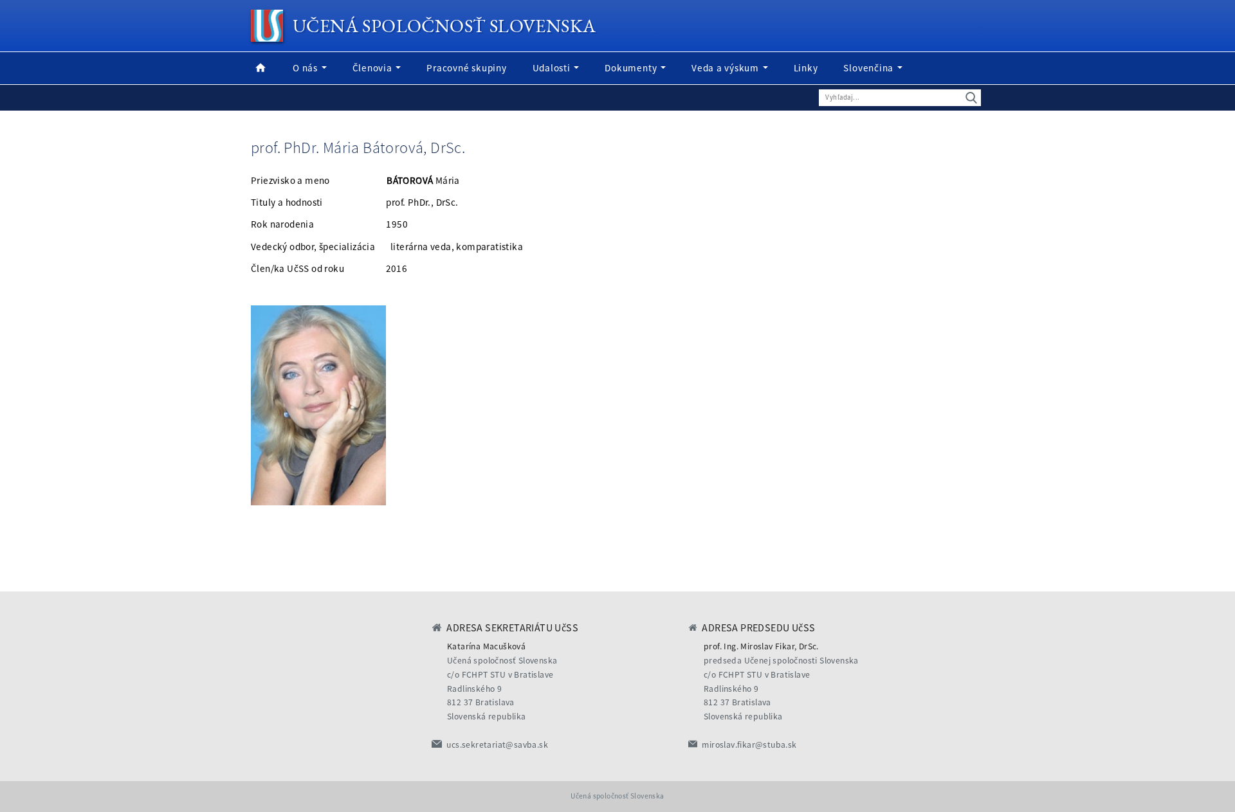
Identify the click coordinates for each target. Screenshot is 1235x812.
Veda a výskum (726, 68)
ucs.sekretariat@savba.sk (497, 744)
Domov (260, 68)
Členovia (373, 68)
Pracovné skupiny (466, 68)
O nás (306, 68)
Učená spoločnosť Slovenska (444, 26)
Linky (806, 68)
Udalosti (553, 68)
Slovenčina (869, 68)
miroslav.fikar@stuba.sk (749, 744)
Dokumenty (632, 68)
